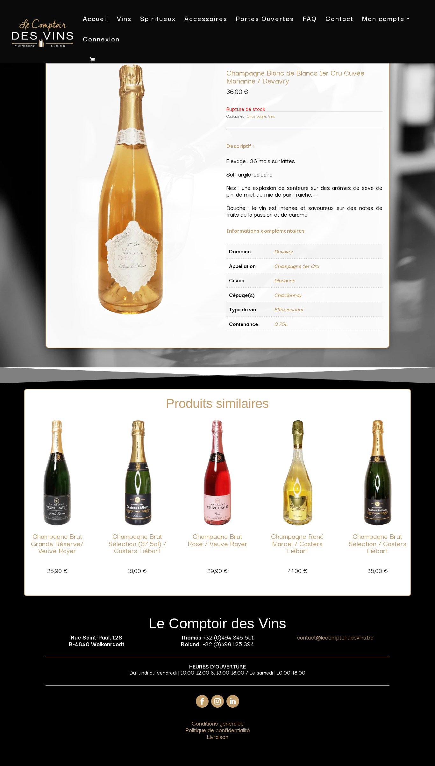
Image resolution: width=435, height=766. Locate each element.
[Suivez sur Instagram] (217, 701)
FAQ (310, 19)
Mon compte (383, 19)
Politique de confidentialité (217, 729)
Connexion (101, 40)
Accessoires (205, 19)
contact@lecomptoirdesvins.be (335, 636)
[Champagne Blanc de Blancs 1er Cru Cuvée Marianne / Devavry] (131, 312)
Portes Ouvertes (265, 19)
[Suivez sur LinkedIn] (232, 701)
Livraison (217, 736)
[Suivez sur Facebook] (202, 701)
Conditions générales (218, 723)
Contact (339, 19)
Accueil (95, 19)
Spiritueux (158, 19)
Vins (124, 19)
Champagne (256, 116)
